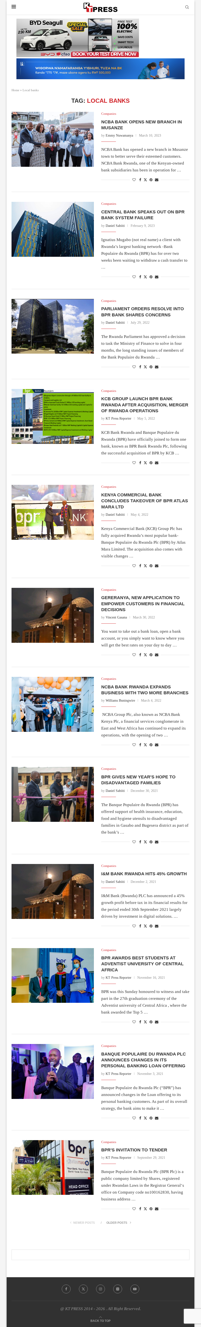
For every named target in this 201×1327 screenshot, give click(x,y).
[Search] (187, 7)
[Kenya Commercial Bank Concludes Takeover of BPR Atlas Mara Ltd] (53, 512)
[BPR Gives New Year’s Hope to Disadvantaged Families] (53, 794)
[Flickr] (117, 1289)
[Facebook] (66, 1289)
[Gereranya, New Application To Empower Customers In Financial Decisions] (53, 615)
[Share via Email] (156, 180)
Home (15, 90)
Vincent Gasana (116, 617)
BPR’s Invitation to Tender (135, 1149)
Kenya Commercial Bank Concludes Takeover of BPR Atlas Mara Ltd (144, 500)
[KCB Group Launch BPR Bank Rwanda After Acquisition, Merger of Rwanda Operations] (53, 416)
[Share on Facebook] (140, 180)
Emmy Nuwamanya (119, 135)
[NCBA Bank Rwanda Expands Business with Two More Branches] (53, 704)
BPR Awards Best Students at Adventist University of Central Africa (142, 963)
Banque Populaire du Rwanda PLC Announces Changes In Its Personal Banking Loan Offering (143, 1060)
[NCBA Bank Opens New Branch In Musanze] (53, 139)
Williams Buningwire (120, 700)
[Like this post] (134, 180)
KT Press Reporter (118, 418)
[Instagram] (100, 1289)
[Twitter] (83, 1289)
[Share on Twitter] (145, 180)
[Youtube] (134, 1289)
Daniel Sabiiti (115, 226)
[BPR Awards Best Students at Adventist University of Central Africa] (53, 975)
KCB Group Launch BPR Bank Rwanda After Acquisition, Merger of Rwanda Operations (144, 404)
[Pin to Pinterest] (151, 180)
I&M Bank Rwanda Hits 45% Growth (144, 873)
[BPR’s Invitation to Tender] (53, 1167)
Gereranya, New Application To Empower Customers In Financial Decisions (143, 603)
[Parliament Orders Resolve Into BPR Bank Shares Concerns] (53, 326)
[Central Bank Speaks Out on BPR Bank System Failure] (53, 229)
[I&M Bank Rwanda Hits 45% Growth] (53, 891)
